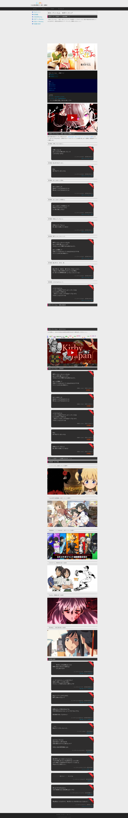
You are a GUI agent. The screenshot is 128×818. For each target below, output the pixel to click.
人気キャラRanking (38, 21)
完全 (88, 336)
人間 (66, 336)
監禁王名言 (90, 781)
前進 (75, 336)
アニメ (43, 8)
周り (80, 336)
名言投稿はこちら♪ (53, 76)
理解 (55, 337)
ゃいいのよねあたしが (58, 336)
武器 (50, 336)
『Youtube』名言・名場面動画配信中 (57, 98)
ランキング (61, 8)
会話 (70, 336)
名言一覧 (51, 83)
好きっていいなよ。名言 (87, 158)
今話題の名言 (37, 24)
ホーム (35, 8)
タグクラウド (52, 86)
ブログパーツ (37, 12)
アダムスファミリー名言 (87, 806)
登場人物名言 (52, 85)
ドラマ (52, 8)
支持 (93, 336)
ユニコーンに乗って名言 (87, 769)
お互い (47, 336)
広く (91, 336)
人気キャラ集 (52, 88)
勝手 (78, 336)
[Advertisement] (72, 32)
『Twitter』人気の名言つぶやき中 (56, 96)
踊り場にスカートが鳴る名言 (86, 673)
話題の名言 (51, 90)
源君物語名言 (90, 733)
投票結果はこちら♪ (53, 74)
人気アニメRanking (38, 19)
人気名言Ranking (37, 17)
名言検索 (35, 14)
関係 (64, 337)
